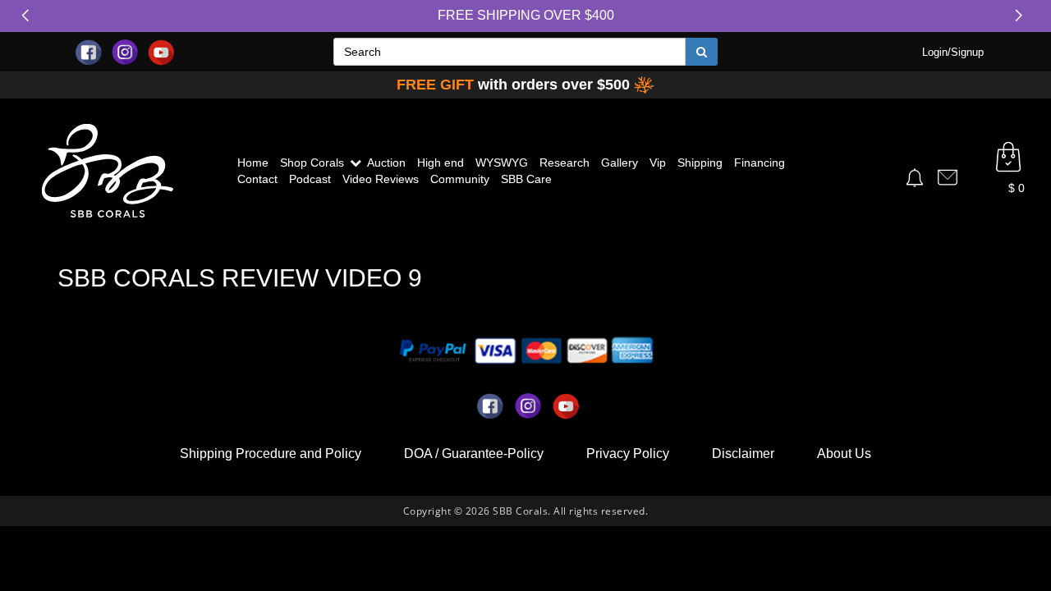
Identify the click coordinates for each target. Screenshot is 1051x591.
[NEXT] (1022, 15)
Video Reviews (380, 179)
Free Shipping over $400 (526, 15)
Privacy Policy (627, 453)
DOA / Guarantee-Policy (474, 453)
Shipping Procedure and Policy (270, 453)
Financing (759, 162)
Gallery (619, 162)
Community (459, 179)
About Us (844, 453)
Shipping (700, 162)
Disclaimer (743, 453)
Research (564, 162)
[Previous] (28, 15)
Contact (257, 179)
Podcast (310, 179)
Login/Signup (953, 52)
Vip (657, 162)
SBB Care (526, 179)
